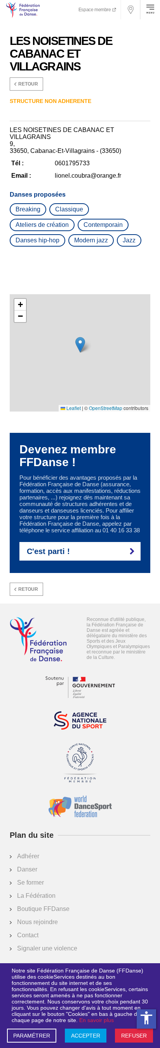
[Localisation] (131, 9)
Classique (69, 209)
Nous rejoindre (37, 922)
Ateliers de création (42, 224)
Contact (27, 935)
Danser (27, 869)
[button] (80, 345)
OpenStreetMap (105, 408)
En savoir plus (96, 1020)
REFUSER (134, 1036)
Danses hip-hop (37, 240)
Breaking (28, 209)
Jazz (129, 240)
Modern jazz (91, 240)
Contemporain (103, 224)
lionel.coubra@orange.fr (88, 175)
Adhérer (28, 856)
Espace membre (95, 9)
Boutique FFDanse (43, 909)
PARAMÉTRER (31, 1036)
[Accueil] (38, 640)
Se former (30, 882)
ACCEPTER (85, 1036)
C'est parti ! (48, 551)
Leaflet (73, 408)
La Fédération (36, 895)
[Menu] (150, 9)
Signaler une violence (47, 948)
